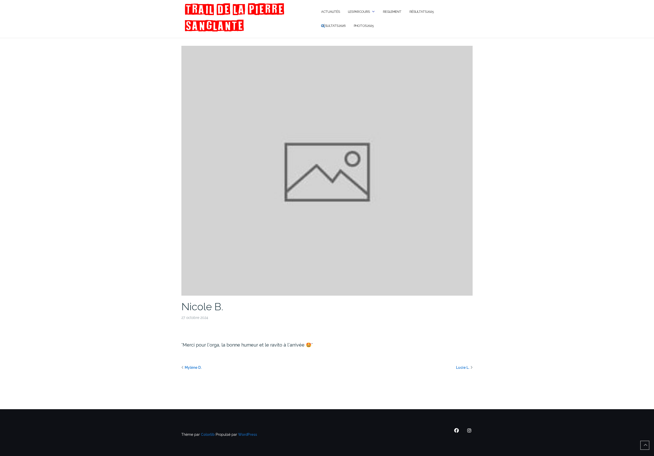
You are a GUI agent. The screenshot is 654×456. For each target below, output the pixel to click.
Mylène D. (193, 367)
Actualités (330, 12)
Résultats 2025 (422, 12)
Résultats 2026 (333, 26)
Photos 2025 (364, 26)
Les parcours (359, 12)
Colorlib (208, 434)
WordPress (247, 434)
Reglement (392, 12)
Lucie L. (462, 367)
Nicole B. (202, 307)
